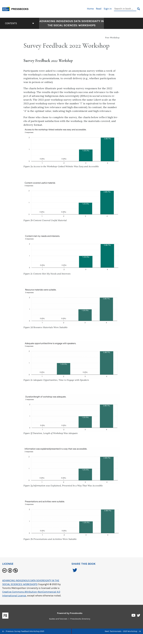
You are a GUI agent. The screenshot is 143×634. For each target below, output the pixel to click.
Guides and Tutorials (58, 619)
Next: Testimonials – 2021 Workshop (121, 631)
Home (90, 8)
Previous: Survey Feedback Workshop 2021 (24, 631)
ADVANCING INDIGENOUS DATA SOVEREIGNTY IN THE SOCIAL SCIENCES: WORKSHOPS (71, 23)
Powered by (69, 613)
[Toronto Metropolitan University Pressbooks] (16, 8)
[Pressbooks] (5, 616)
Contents (11, 23)
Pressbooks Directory (80, 619)
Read (98, 8)
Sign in (108, 8)
